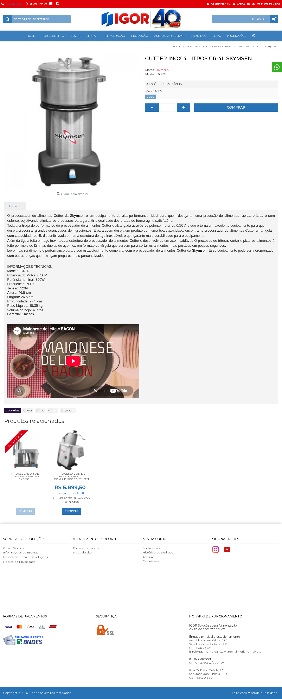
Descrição (15, 206)
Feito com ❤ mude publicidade (254, 693)
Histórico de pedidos (158, 552)
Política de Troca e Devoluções (25, 557)
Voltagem (154, 91)
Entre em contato (86, 548)
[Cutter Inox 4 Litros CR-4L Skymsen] (72, 121)
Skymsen (162, 70)
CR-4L (52, 410)
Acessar (148, 557)
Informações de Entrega (21, 552)
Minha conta (152, 548)
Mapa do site (82, 552)
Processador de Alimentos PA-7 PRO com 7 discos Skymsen (71, 476)
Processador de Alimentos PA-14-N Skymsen (25, 476)
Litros (40, 410)
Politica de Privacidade (19, 562)
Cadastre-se (151, 561)
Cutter (27, 410)
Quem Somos (13, 548)
